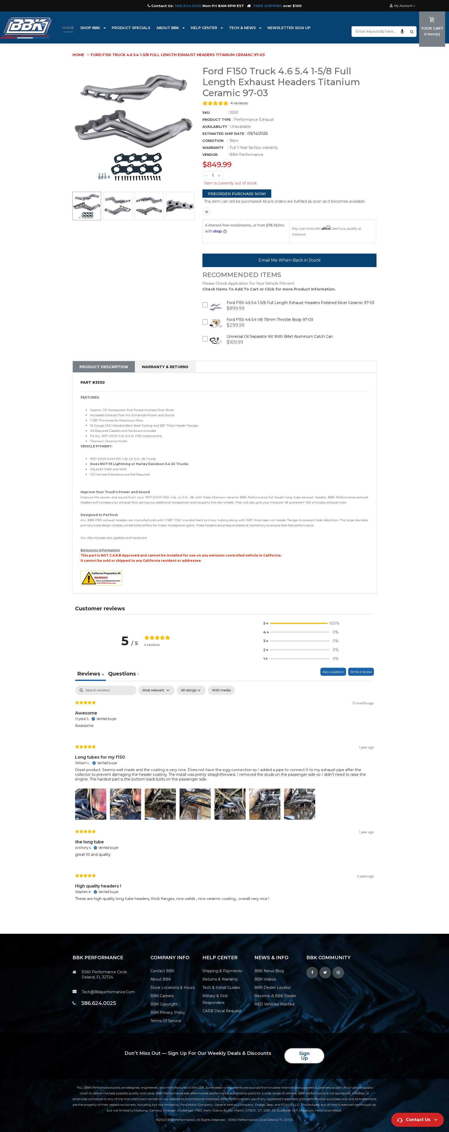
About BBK (160, 979)
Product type (216, 119)
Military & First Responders (215, 999)
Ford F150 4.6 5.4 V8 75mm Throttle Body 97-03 (270, 319)
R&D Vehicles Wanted (274, 1004)
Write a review (361, 672)
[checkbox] (221, 690)
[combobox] (380, 31)
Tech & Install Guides (221, 987)
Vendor (209, 155)
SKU (206, 112)
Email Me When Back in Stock (290, 260)
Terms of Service (165, 1020)
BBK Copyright (164, 1004)
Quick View (216, 310)
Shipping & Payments (222, 971)
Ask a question (333, 672)
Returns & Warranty (220, 979)
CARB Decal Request (221, 1011)
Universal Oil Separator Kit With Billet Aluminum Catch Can (280, 336)
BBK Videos (265, 979)
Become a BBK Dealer (275, 996)
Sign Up (304, 1056)
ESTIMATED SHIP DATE (223, 133)
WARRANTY (212, 147)
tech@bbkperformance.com (108, 992)
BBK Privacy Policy (167, 1012)
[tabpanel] (224, 797)
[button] (402, 31)
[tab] (123, 674)
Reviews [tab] (90, 674)
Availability (214, 126)
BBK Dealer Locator (272, 987)
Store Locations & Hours (172, 987)
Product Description (104, 367)
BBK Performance (246, 154)
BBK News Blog (269, 971)
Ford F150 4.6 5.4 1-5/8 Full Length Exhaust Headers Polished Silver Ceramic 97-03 (300, 302)
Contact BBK (162, 971)
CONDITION (212, 140)
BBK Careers (162, 996)
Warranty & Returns (165, 367)
